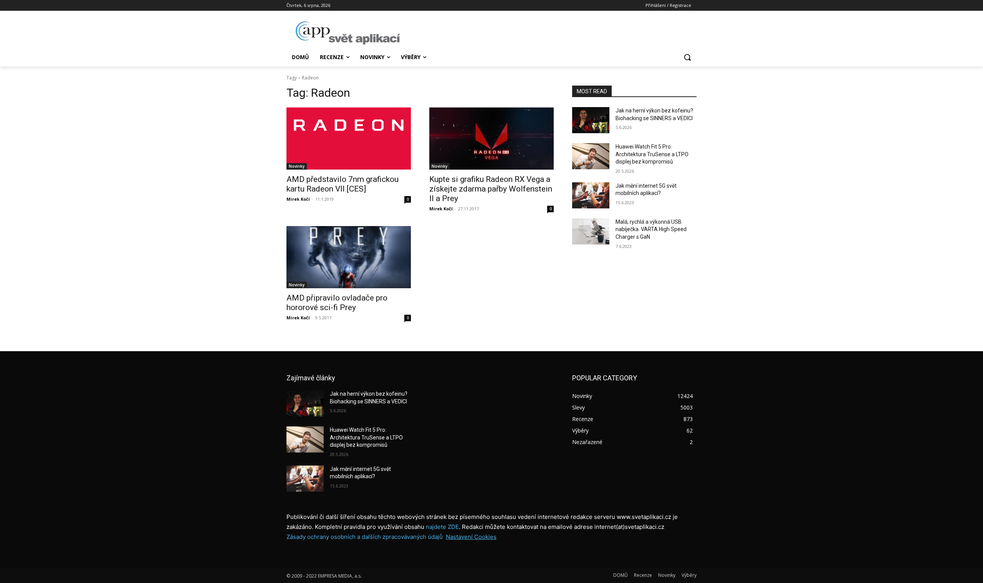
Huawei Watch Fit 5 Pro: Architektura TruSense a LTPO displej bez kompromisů (652, 154)
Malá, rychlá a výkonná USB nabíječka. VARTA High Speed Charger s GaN (651, 229)
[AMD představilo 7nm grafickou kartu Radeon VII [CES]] (348, 138)
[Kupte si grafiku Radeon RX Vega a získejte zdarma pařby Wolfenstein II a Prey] (491, 138)
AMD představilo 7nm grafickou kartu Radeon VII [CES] (342, 184)
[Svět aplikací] (347, 33)
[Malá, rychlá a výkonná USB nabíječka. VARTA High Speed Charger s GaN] (590, 231)
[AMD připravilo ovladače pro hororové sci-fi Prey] (348, 257)
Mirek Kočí (298, 199)
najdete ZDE (442, 526)
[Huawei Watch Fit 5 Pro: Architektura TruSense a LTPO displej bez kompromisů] (590, 156)
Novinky (296, 166)
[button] (687, 57)
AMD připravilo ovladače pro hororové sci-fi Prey (336, 302)
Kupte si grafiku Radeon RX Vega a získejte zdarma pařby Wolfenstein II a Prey (490, 189)
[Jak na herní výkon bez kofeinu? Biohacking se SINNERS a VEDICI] (590, 120)
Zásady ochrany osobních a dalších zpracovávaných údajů (364, 536)
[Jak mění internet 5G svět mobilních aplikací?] (590, 195)
